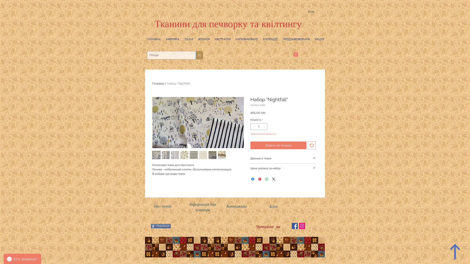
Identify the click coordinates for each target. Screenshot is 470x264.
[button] (172, 39)
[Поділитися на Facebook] (253, 179)
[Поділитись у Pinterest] (260, 179)
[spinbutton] (259, 126)
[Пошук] (199, 55)
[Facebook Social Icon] (295, 226)
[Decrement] (253, 126)
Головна (158, 83)
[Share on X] (274, 179)
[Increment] (264, 126)
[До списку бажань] (312, 145)
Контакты (237, 206)
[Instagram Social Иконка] (302, 226)
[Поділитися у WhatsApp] (267, 179)
